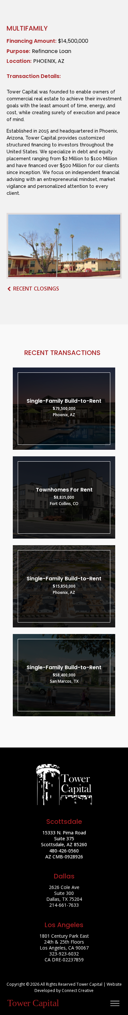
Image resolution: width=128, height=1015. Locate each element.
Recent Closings (36, 288)
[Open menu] (114, 1003)
